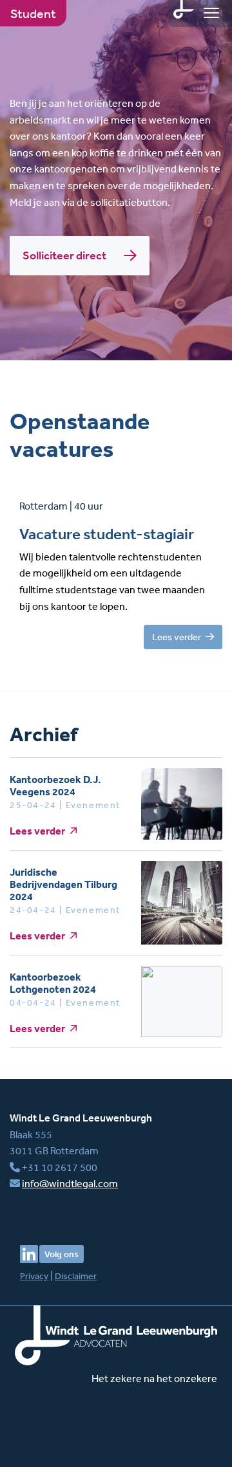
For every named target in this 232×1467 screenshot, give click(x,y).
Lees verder (177, 637)
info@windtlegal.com (70, 1183)
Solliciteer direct (65, 255)
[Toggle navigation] (211, 13)
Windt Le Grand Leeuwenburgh (81, 1117)
